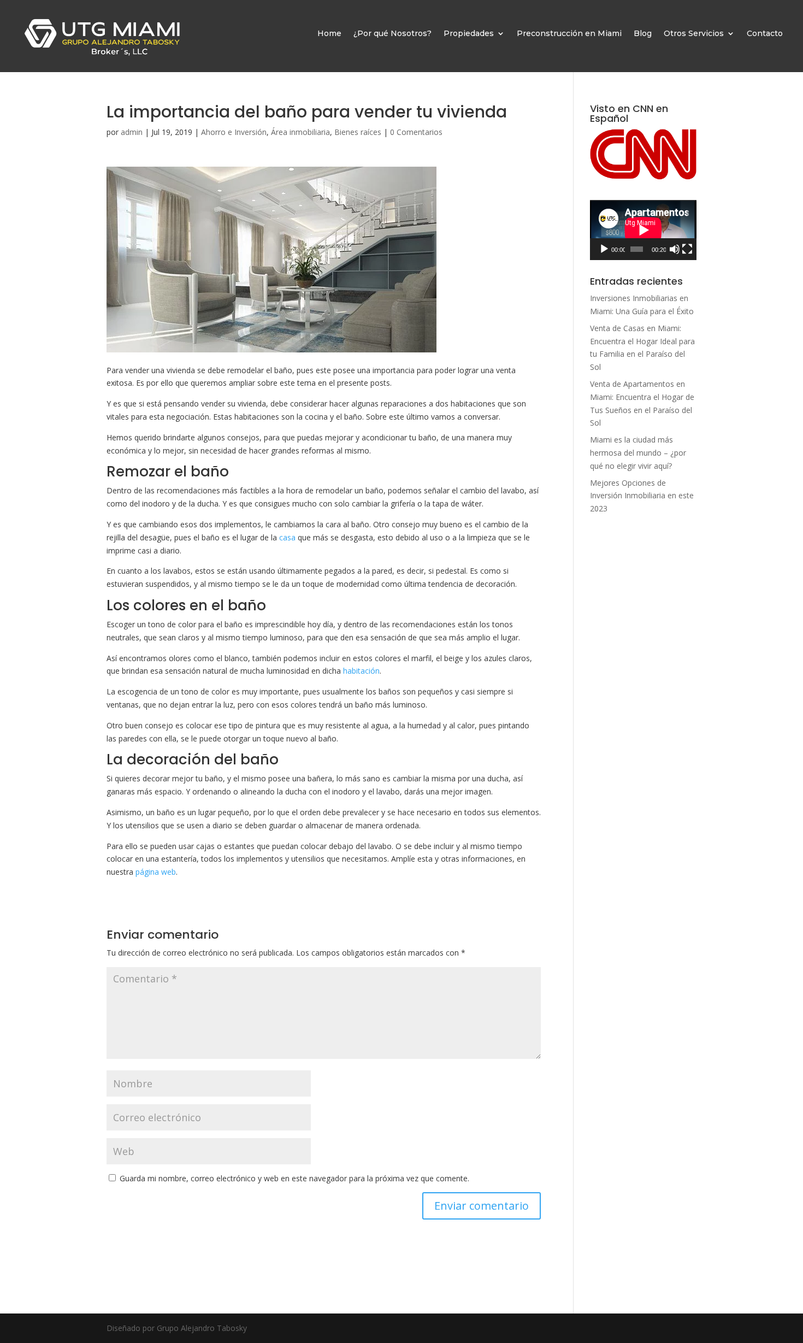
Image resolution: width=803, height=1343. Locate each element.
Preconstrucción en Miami (569, 33)
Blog (643, 33)
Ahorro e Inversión (234, 132)
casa (287, 537)
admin (132, 132)
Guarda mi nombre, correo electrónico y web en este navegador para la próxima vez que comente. (294, 1178)
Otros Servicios (694, 33)
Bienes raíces (357, 132)
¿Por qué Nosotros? (392, 33)
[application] (643, 230)
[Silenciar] (674, 249)
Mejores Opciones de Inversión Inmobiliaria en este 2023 (642, 496)
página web (155, 872)
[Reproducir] (604, 249)
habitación (361, 670)
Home (329, 33)
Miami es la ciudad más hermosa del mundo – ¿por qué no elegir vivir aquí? (638, 452)
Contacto (765, 33)
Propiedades (469, 33)
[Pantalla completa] (687, 249)
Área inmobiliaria (300, 132)
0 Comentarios (416, 132)
